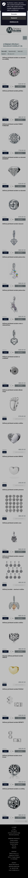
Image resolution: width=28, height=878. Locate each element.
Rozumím (14, 14)
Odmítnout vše (14, 22)
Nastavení (14, 18)
